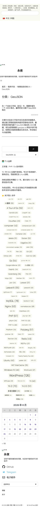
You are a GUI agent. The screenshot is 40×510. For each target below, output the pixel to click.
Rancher (12, 339)
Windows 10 (12, 370)
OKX (12, 311)
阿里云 (19, 399)
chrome (26, 217)
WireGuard (29, 370)
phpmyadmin (26, 325)
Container (21, 234)
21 (25, 429)
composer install (12, 230)
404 (20, 199)
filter (19, 251)
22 (30, 429)
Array (31, 203)
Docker (26, 238)
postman (9, 334)
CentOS (13, 213)
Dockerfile (12, 242)
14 (25, 424)
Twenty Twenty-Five (26, 356)
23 (35, 429)
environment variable (14, 247)
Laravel (25, 282)
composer (11, 225)
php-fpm (27, 316)
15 (30, 424)
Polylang (27, 329)
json (13, 283)
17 (4, 429)
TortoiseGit (10, 356)
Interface (20, 278)
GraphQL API (26, 269)
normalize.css (27, 306)
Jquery (31, 278)
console (7, 234)
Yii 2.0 (26, 386)
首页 (3, 87)
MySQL (12, 301)
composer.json (28, 226)
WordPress (19, 375)
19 (15, 429)
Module (25, 296)
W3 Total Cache (19, 365)
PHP (13, 315)
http (28, 274)
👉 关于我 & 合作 (8, 195)
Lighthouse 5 (21, 292)
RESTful (25, 343)
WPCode (8, 381)
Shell (21, 347)
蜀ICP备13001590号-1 (16, 505)
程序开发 (11, 87)
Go (13, 260)
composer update (27, 230)
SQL (22, 352)
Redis (26, 338)
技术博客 (28, 391)
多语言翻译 (14, 391)
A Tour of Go (15, 208)
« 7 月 (4, 443)
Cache (30, 208)
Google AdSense (13, 265)
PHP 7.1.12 (25, 321)
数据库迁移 (20, 395)
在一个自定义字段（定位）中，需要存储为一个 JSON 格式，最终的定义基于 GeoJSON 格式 (19, 108)
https (8, 278)
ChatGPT (26, 213)
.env (11, 199)
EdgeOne (26, 243)
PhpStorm (11, 329)
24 (5, 434)
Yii (33, 381)
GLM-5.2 (31, 256)
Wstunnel (21, 381)
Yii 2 (12, 386)
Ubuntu (9, 360)
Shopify (31, 348)
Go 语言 (29, 265)
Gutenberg (14, 274)
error (30, 247)
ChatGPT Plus (13, 217)
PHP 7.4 (12, 325)
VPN (33, 360)
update (22, 360)
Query (21, 334)
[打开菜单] (1, 80)
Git (29, 251)
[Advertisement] (20, 42)
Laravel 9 (29, 288)
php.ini (13, 320)
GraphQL (13, 269)
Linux (33, 292)
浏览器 (32, 395)
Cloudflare (14, 221)
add (28, 199)
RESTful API (9, 348)
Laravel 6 (12, 287)
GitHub (8, 256)
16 (35, 424)
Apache (21, 203)
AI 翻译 (9, 203)
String (32, 352)
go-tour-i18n (25, 260)
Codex (28, 221)
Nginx (10, 306)
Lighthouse (7, 292)
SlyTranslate (9, 352)
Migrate (14, 296)
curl (33, 234)
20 (20, 429)
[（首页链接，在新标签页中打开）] (2, 65)
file (9, 251)
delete (13, 238)
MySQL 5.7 (28, 301)
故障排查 (8, 395)
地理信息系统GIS (23, 87)
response (13, 343)
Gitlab (19, 255)
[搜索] (33, 149)
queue (31, 334)
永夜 (20, 70)
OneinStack (24, 311)
